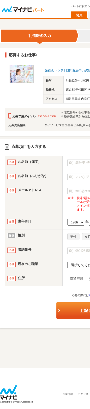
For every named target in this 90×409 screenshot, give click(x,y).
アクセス (83, 394)
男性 (73, 236)
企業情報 (67, 394)
